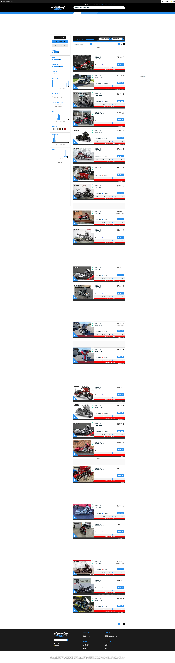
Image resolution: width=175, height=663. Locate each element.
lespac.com (121, 575)
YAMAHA (106, 643)
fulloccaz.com (113, 594)
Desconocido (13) (52, 129)
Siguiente (124, 44)
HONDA (106, 644)
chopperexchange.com (119, 89)
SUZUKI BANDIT (86, 644)
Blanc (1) (55, 129)
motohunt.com (121, 71)
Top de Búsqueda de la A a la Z (110, 637)
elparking (58, 8)
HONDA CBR (85, 643)
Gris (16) (58, 129)
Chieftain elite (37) (58, 66)
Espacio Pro (107, 634)
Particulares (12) (58, 95)
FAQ (83, 637)
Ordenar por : (76, 44)
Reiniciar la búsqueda (60, 45)
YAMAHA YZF (85, 645)
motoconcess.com (101, 594)
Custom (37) (56, 73)
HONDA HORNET (86, 648)
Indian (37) (56, 52)
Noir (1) (62, 129)
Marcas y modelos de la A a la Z (111, 636)
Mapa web (107, 635)
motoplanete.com (120, 594)
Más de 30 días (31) (58, 106)
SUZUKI (106, 645)
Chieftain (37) (57, 59)
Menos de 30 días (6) (58, 104)
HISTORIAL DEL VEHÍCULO (109, 69)
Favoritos (75, 68)
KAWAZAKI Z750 (86, 647)
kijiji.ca (122, 163)
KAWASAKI (107, 647)
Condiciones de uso (86, 636)
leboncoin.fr (108, 594)
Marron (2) (60, 129)
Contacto (84, 635)
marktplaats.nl (121, 612)
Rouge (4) (65, 129)
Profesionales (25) (58, 97)
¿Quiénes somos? (86, 634)
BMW (106, 648)
